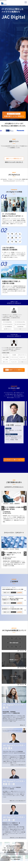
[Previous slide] (2, 418)
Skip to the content (3, 0)
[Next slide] (25, 418)
